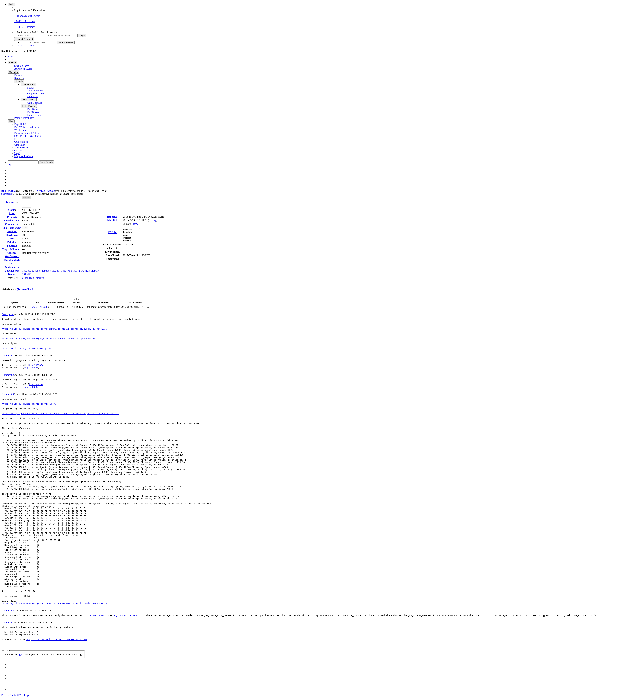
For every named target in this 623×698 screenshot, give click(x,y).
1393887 (56, 270)
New (10, 59)
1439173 (85, 270)
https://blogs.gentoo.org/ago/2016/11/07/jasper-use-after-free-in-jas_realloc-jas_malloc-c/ (60, 413)
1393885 (46, 270)
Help (11, 121)
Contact (18, 150)
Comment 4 (8, 610)
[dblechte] (131, 240)
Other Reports (28, 99)
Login (11, 4)
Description (8, 314)
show (135, 223)
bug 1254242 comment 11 (127, 615)
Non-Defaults (34, 115)
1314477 (26, 274)
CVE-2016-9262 (46, 190)
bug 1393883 (36, 384)
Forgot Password (24, 39)
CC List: (112, 232)
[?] (9, 165)
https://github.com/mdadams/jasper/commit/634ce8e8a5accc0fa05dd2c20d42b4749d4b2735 (54, 329)
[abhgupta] (131, 229)
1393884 (36, 270)
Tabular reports (35, 90)
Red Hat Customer (24, 26)
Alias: (12, 213)
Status (11, 209)
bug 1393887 (31, 367)
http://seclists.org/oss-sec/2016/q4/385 (27, 348)
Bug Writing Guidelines (26, 127)
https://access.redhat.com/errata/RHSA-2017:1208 (56, 639)
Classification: (12, 220)
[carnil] (131, 235)
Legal (17, 153)
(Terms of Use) (25, 289)
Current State (28, 84)
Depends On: (12, 270)
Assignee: (12, 252)
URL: (12, 263)
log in (20, 654)
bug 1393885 (31, 387)
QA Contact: (12, 256)
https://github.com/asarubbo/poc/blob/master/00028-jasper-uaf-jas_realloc (48, 338)
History (152, 220)
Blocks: (12, 274)
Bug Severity (34, 112)
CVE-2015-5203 (97, 615)
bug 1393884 (36, 365)
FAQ (16, 138)
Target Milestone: (12, 249)
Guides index (21, 141)
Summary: (6, 193)
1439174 (94, 270)
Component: (12, 224)
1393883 (26, 270)
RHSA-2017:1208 (37, 306)
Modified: (112, 220)
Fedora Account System (27, 15)
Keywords (11, 202)
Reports (19, 81)
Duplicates (32, 96)
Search (12, 62)
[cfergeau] (131, 238)
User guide (19, 144)
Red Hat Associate (24, 21)
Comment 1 (8, 355)
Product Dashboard (24, 117)
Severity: (12, 245)
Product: (12, 217)
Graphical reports (36, 93)
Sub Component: (12, 227)
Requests (19, 78)
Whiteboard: (12, 267)
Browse (18, 75)
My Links (13, 72)
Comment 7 (8, 622)
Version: (12, 231)
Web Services (21, 147)
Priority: (12, 242)
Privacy (5, 695)
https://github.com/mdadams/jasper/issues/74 (30, 404)
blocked (40, 277)
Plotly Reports (28, 106)
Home (11, 56)
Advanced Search (23, 68)
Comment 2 (8, 374)
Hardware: (12, 235)
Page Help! (20, 124)
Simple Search (21, 65)
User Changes (34, 102)
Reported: (112, 216)
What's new (20, 130)
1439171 (65, 270)
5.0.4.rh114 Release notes (27, 135)
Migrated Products (23, 156)
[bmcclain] (131, 232)
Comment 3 (8, 394)
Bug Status (32, 109)
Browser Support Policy (26, 133)
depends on (28, 277)
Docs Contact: (12, 260)
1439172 (75, 270)
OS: (12, 238)
